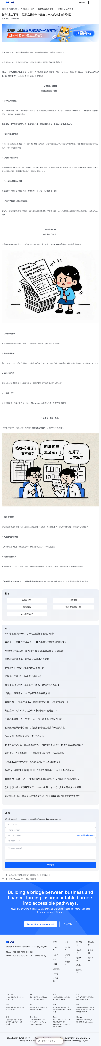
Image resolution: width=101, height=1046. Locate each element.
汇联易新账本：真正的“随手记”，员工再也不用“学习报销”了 (34, 719)
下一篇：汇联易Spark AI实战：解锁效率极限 (19, 879)
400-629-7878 (19, 956)
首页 (4, 9)
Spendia (56, 969)
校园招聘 (90, 951)
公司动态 (67, 956)
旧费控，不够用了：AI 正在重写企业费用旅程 (27, 693)
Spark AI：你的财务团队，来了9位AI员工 (25, 736)
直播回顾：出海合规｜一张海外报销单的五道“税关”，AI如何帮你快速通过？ (42, 779)
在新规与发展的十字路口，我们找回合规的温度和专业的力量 (35, 727)
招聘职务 (90, 959)
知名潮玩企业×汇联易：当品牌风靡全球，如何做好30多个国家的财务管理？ (42, 796)
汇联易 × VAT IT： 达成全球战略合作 (23, 676)
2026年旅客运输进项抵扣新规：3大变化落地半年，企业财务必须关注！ (40, 770)
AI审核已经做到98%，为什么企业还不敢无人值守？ (30, 633)
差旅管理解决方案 (73, 607)
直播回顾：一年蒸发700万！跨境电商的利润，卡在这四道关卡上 (37, 702)
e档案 (55, 964)
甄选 (54, 959)
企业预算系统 (27, 614)
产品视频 (55, 979)
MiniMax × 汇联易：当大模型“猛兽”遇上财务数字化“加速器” (34, 650)
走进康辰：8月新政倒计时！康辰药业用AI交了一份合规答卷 (34, 753)
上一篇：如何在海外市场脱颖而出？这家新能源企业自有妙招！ (26, 875)
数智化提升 (27, 600)
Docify (55, 973)
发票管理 (73, 600)
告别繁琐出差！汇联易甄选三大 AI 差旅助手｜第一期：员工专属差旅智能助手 (43, 787)
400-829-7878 (19, 952)
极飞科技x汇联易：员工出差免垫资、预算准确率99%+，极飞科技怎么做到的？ (44, 744)
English (83, 2)
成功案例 (79, 951)
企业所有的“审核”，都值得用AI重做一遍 (24, 667)
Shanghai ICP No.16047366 (18, 1038)
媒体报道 (79, 971)
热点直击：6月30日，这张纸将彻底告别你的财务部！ (31, 710)
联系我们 (67, 963)
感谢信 (79, 965)
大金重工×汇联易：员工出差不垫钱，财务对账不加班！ (32, 685)
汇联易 (55, 955)
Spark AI (55, 948)
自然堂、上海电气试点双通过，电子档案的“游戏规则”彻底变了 (36, 642)
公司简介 (67, 948)
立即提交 (50, 865)
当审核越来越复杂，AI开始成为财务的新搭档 (27, 659)
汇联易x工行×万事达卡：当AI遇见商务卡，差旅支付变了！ (34, 761)
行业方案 (79, 959)
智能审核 (13, 9)
